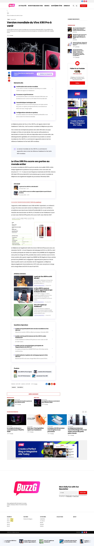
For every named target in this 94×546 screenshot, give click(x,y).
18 (31, 202)
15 (27, 202)
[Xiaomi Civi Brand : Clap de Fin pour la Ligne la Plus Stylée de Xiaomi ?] (70, 44)
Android (13, 387)
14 (25, 202)
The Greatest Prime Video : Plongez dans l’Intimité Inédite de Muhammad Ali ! (79, 29)
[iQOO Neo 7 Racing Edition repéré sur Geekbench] (37, 419)
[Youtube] (84, 1)
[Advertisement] (77, 109)
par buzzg (77, 46)
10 (20, 202)
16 (28, 202)
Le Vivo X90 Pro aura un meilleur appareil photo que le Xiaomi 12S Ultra (43, 290)
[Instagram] (86, 1)
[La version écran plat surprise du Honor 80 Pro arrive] (10, 402)
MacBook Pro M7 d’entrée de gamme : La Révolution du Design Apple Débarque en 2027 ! (80, 36)
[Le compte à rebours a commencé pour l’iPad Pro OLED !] (37, 402)
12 (23, 202)
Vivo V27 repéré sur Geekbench (40, 305)
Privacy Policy (69, 496)
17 (30, 202)
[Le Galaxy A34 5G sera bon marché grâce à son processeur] (57, 419)
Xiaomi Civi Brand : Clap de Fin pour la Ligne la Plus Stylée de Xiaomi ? (80, 43)
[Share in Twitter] (9, 75)
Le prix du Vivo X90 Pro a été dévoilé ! (43, 277)
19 (32, 202)
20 (34, 202)
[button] (73, 6)
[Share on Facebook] (9, 73)
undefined (38, 202)
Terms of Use (75, 496)
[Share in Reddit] (9, 78)
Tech (8, 13)
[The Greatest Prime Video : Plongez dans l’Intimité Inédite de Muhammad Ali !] (70, 29)
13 (24, 202)
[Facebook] (82, 1)
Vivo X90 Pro (20, 387)
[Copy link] (9, 80)
